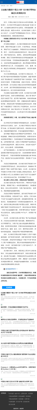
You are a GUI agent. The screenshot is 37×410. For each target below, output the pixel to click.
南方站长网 (12, 404)
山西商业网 (24, 393)
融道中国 (17, 393)
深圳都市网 (26, 401)
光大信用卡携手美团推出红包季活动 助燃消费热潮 (17, 343)
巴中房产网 (19, 401)
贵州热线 (28, 396)
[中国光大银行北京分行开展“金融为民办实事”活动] (18, 379)
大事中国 (26, 399)
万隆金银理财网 (13, 399)
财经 (11, 5)
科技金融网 (21, 396)
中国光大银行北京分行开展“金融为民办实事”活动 (17, 381)
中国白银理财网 (13, 396)
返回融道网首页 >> (12, 269)
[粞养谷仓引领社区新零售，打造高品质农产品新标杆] (18, 317)
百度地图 (11, 393)
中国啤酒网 (12, 401)
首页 (8, 5)
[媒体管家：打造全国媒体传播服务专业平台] (18, 304)
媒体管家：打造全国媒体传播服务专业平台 (14, 307)
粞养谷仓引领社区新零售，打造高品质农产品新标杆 (17, 319)
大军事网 (30, 393)
